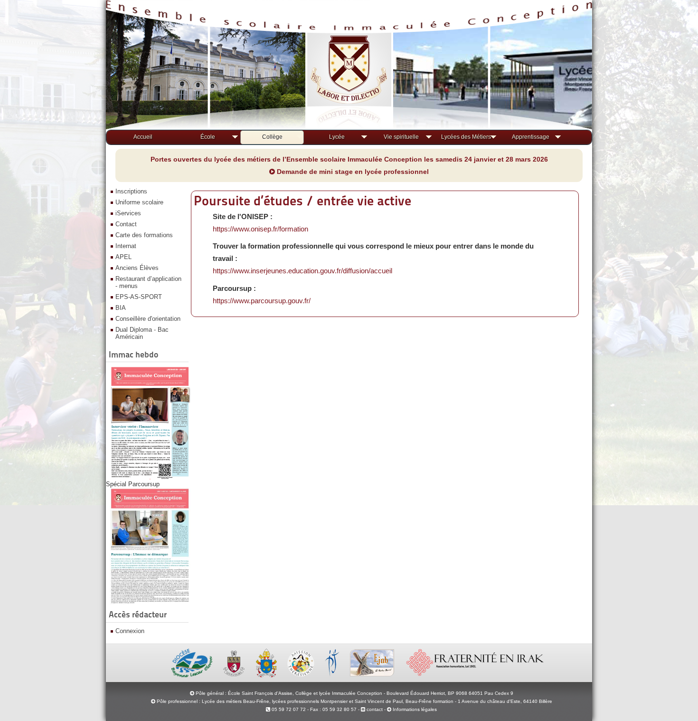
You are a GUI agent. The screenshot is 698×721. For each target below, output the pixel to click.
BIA (120, 307)
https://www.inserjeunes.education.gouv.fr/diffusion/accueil (302, 271)
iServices (128, 213)
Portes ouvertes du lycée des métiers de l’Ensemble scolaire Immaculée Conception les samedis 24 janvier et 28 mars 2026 (349, 159)
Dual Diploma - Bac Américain (142, 333)
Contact (126, 224)
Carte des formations (144, 235)
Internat (125, 246)
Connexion (129, 630)
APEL (123, 256)
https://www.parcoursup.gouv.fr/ (262, 301)
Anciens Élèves (137, 267)
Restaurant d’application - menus (148, 282)
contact (374, 709)
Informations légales (415, 709)
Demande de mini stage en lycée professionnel (352, 171)
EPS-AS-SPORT (138, 296)
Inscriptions (131, 191)
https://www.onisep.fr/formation (260, 229)
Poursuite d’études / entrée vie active (302, 200)
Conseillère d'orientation (147, 318)
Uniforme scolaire (139, 202)
